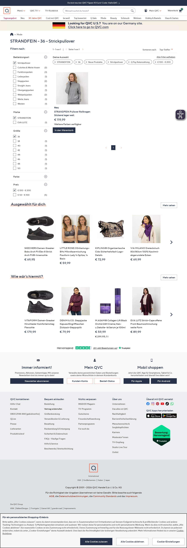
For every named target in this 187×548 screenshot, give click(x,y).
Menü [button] (20, 10)
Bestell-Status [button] (107, 381)
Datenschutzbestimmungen (73, 496)
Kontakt (14, 409)
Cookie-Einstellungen (168, 541)
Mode (103, 18)
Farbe (16, 176)
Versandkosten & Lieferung (56, 419)
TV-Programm (84, 409)
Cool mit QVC (52, 18)
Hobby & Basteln (153, 18)
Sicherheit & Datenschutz (56, 433)
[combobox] (96, 10)
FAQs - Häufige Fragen (54, 438)
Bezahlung (49, 424)
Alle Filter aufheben (166, 57)
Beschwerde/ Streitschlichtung (58, 448)
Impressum (131, 496)
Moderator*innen (120, 437)
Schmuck (125, 18)
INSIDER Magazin (86, 404)
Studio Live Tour (119, 447)
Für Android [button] (163, 381)
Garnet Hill (45, 508)
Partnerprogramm (86, 424)
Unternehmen (118, 404)
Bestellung (49, 404)
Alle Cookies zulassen (96, 541)
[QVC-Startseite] (11, 34)
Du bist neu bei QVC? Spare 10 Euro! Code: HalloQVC (92, 2)
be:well (66, 18)
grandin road (57, 508)
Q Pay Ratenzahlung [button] (140, 62)
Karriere (116, 432)
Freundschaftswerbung (89, 419)
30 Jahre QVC (35, 18)
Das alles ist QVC (120, 409)
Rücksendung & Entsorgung (57, 428)
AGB (51, 496)
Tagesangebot (10, 18)
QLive (13, 419)
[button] (150, 11)
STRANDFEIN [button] (63, 62)
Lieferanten (15, 428)
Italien (100, 480)
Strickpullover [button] (116, 62)
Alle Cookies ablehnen (132, 541)
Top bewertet (80, 18)
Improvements (70, 508)
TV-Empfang (118, 442)
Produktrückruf (17, 433)
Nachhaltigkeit (119, 414)
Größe (16, 130)
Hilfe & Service (51, 443)
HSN (12, 508)
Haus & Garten (171, 18)
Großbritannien (89, 480)
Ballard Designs (22, 508)
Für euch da (83, 428)
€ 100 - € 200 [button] (164, 62)
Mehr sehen (169, 205)
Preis (16, 184)
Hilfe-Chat (15, 404)
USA (79, 480)
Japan (107, 480)
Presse (13, 424)
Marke (16, 112)
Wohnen (137, 18)
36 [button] (79, 62)
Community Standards (105, 496)
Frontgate (35, 508)
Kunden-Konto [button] (80, 381)
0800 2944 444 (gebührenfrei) (25, 414)
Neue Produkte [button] (95, 62)
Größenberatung (52, 414)
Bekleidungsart (21, 57)
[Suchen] (132, 10)
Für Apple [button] (136, 381)
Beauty (113, 18)
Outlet (115, 452)
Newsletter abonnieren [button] (37, 381)
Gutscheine (83, 414)
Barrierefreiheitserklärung (124, 419)
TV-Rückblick (51, 10)
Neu (23, 18)
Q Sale (93, 18)
